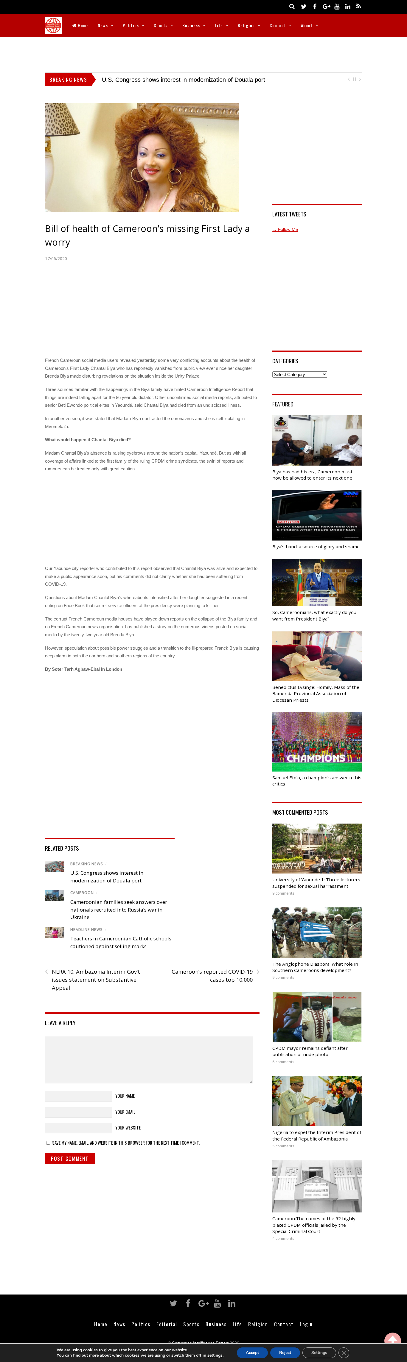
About (307, 25)
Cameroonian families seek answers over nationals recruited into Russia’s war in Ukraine (118, 909)
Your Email (125, 1111)
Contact (278, 25)
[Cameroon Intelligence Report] (53, 30)
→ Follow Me (285, 229)
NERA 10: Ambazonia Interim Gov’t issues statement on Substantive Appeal (92, 979)
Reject (285, 1352)
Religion (246, 25)
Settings (319, 1352)
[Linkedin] (348, 6)
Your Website (128, 1127)
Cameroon (82, 892)
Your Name (125, 1095)
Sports (160, 25)
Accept (252, 1352)
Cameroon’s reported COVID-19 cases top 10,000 (215, 975)
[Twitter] (303, 6)
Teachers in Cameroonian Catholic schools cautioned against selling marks (200, 79)
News (103, 25)
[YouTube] (337, 6)
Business (191, 25)
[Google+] (325, 6)
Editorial (166, 1324)
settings (215, 1355)
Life (219, 25)
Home (83, 25)
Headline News (86, 929)
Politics (131, 25)
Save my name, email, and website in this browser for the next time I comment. (126, 1142)
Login (306, 1324)
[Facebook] (314, 6)
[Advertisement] (203, 53)
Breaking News (86, 863)
